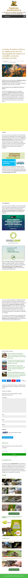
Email (3, 419)
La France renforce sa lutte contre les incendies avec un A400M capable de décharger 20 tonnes (16, 362)
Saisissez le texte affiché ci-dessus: (14, 432)
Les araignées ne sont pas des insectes (10, 549)
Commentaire (4, 397)
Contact (22, 575)
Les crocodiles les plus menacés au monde (11, 495)
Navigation (7, 16)
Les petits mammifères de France (9, 503)
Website (3, 424)
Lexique (6, 575)
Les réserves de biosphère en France (10, 486)
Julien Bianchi (5, 61)
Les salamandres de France (8, 478)
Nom (3, 414)
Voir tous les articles (14, 569)
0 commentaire (13, 62)
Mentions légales (16, 575)
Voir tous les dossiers (14, 513)
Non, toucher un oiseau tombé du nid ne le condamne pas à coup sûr (11, 559)
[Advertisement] (14, 32)
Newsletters (10, 575)
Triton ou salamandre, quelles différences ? (12, 541)
